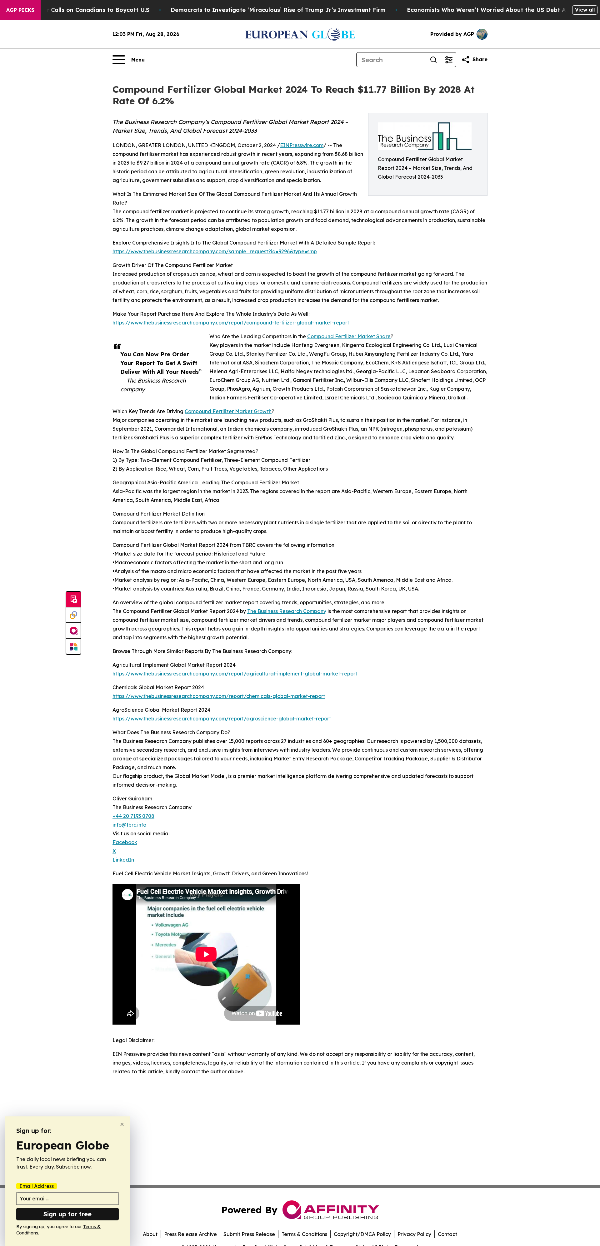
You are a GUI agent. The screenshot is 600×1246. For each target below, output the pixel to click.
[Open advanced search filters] (448, 59)
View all (585, 10)
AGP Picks (20, 10)
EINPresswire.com (301, 145)
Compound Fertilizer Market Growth (228, 411)
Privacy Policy (414, 1234)
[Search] (433, 59)
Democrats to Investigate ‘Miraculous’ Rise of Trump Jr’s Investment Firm (278, 9)
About (150, 1234)
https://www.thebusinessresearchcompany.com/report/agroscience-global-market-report (221, 718)
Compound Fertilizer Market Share (349, 336)
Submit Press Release (249, 1234)
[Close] (122, 1124)
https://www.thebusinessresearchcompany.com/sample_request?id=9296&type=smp (214, 251)
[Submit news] (73, 599)
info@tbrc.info (129, 825)
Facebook (124, 842)
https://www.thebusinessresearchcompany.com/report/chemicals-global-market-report (218, 696)
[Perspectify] (73, 615)
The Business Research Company (286, 611)
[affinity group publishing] (73, 631)
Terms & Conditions (304, 1234)
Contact (447, 1234)
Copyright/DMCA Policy (362, 1234)
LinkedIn (123, 860)
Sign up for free (67, 1214)
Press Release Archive (190, 1234)
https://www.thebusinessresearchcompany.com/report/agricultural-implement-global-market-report (234, 673)
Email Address (36, 1186)
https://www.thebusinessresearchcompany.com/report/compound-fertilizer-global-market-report (230, 322)
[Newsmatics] (73, 646)
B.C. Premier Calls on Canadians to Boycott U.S (81, 9)
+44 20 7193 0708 (133, 816)
